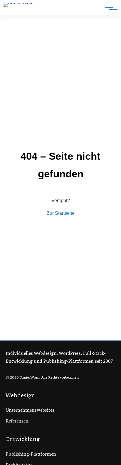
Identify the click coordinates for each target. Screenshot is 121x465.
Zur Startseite (61, 213)
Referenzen (17, 421)
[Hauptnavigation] (109, 7)
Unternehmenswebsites (30, 410)
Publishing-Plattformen (31, 454)
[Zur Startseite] (23, 8)
